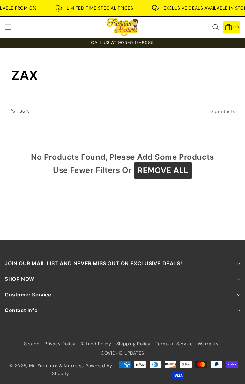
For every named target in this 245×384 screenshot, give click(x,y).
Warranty (208, 344)
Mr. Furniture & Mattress (56, 366)
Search (32, 344)
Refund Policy (96, 344)
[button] (12, 27)
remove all (163, 170)
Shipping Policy (133, 344)
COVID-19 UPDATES (122, 353)
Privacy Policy (59, 344)
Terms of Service (174, 344)
